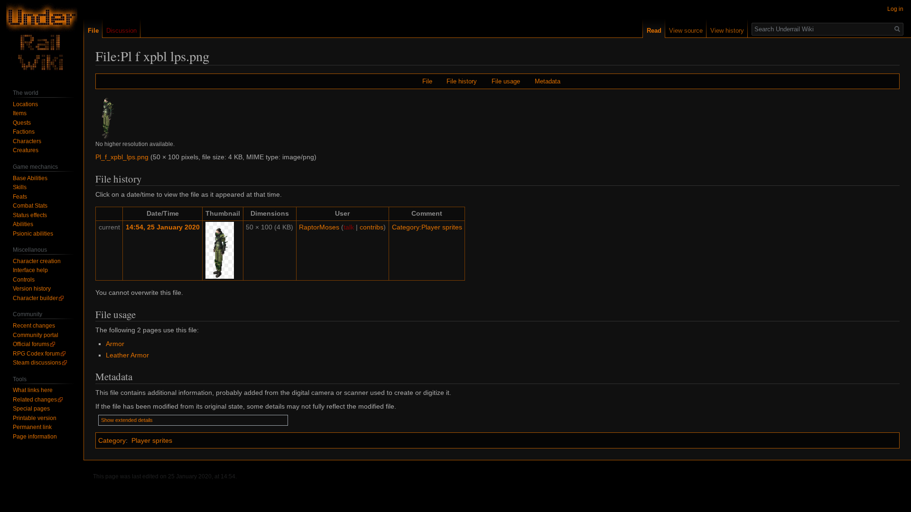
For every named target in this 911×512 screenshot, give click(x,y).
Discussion (121, 30)
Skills (20, 187)
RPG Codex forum (36, 353)
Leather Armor (127, 355)
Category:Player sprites (427, 227)
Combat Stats (30, 205)
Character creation (37, 261)
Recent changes (34, 325)
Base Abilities (30, 178)
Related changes (35, 399)
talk (349, 227)
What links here (33, 390)
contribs (371, 227)
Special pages (31, 408)
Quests (22, 122)
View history (727, 30)
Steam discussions (37, 362)
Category (112, 440)
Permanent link (32, 427)
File (427, 81)
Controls (24, 279)
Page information (35, 436)
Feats (20, 196)
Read (654, 30)
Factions (24, 131)
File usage (506, 81)
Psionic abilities (33, 233)
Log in (895, 9)
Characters (27, 141)
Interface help (30, 270)
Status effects (30, 215)
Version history (32, 288)
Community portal (35, 335)
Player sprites (151, 440)
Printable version (34, 418)
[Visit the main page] (42, 38)
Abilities (23, 224)
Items (20, 113)
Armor (115, 343)
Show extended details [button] (127, 420)
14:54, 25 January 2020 (163, 227)
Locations (25, 104)
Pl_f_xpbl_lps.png (122, 157)
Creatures (25, 150)
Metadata (547, 81)
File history (461, 81)
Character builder (35, 298)
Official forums (31, 344)
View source (686, 30)
